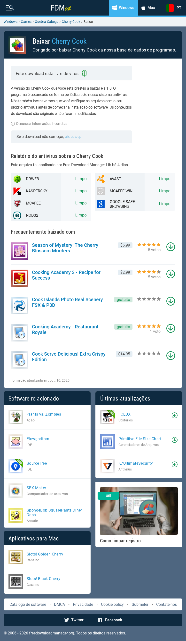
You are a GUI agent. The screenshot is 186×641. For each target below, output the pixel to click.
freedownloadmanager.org (51, 633)
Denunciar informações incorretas (41, 124)
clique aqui (74, 136)
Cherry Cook (71, 21)
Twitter (77, 620)
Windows (10, 21)
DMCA (59, 604)
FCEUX (124, 414)
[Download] (175, 415)
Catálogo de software (27, 604)
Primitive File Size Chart (139, 438)
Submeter (140, 604)
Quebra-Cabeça (46, 21)
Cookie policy (112, 604)
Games (26, 21)
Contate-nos (166, 604)
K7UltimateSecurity (135, 463)
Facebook (113, 620)
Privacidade (83, 604)
